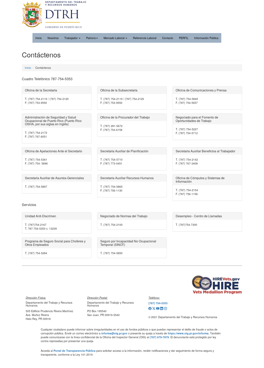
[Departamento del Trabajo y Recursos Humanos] (54, 24)
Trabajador (71, 38)
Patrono (91, 38)
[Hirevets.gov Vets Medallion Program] (217, 284)
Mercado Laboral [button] (114, 38)
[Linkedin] (162, 309)
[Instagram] (165, 309)
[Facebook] (150, 309)
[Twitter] (154, 309)
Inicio (28, 68)
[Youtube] (158, 309)
